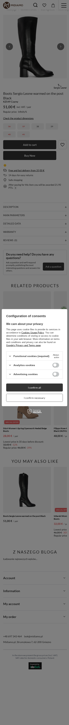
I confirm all (34, 387)
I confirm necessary (34, 397)
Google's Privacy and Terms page (23, 345)
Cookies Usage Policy (32, 332)
